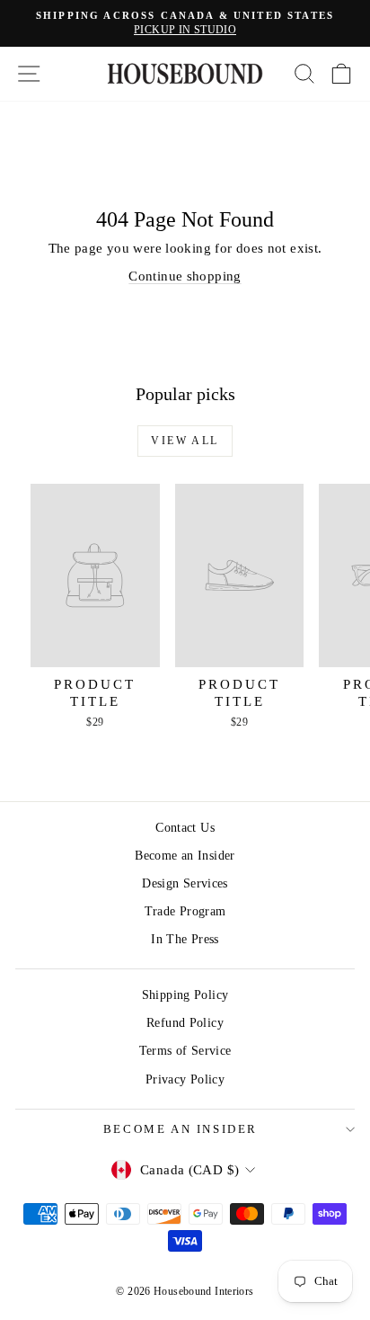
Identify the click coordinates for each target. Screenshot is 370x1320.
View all (184, 440)
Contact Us (185, 827)
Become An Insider (180, 1129)
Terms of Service (185, 1050)
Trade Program (185, 911)
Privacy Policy (185, 1079)
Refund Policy (185, 1023)
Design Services (185, 883)
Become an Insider (184, 855)
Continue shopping (184, 276)
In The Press (185, 939)
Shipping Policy (185, 995)
